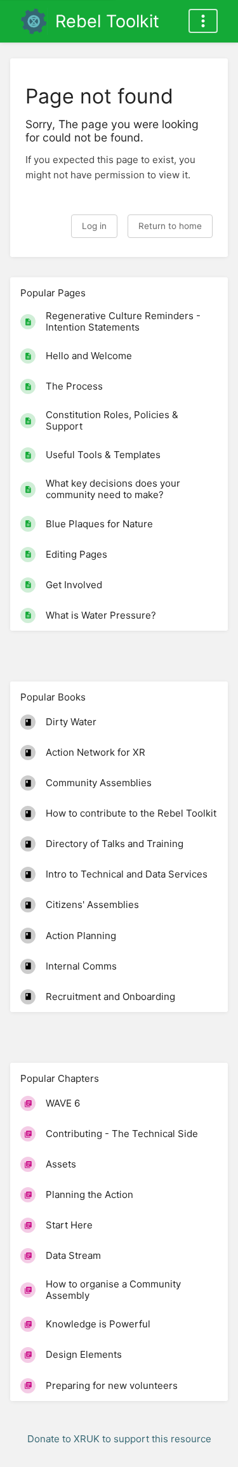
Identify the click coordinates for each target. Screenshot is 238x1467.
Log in (94, 226)
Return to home (170, 226)
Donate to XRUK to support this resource (119, 1439)
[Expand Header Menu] (203, 21)
